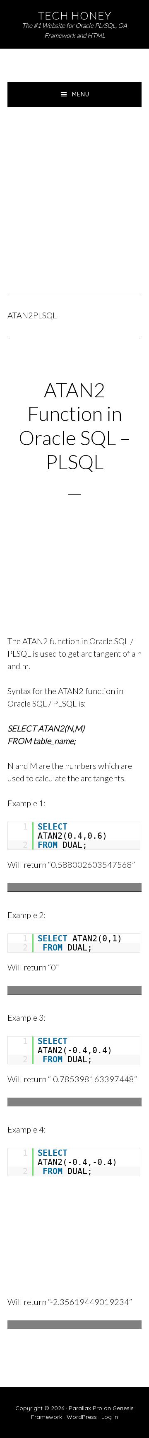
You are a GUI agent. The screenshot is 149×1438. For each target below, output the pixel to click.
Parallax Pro (85, 1408)
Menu (80, 94)
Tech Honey (74, 15)
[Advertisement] (74, 186)
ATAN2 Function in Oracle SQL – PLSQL (75, 425)
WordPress (82, 1417)
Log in (109, 1417)
